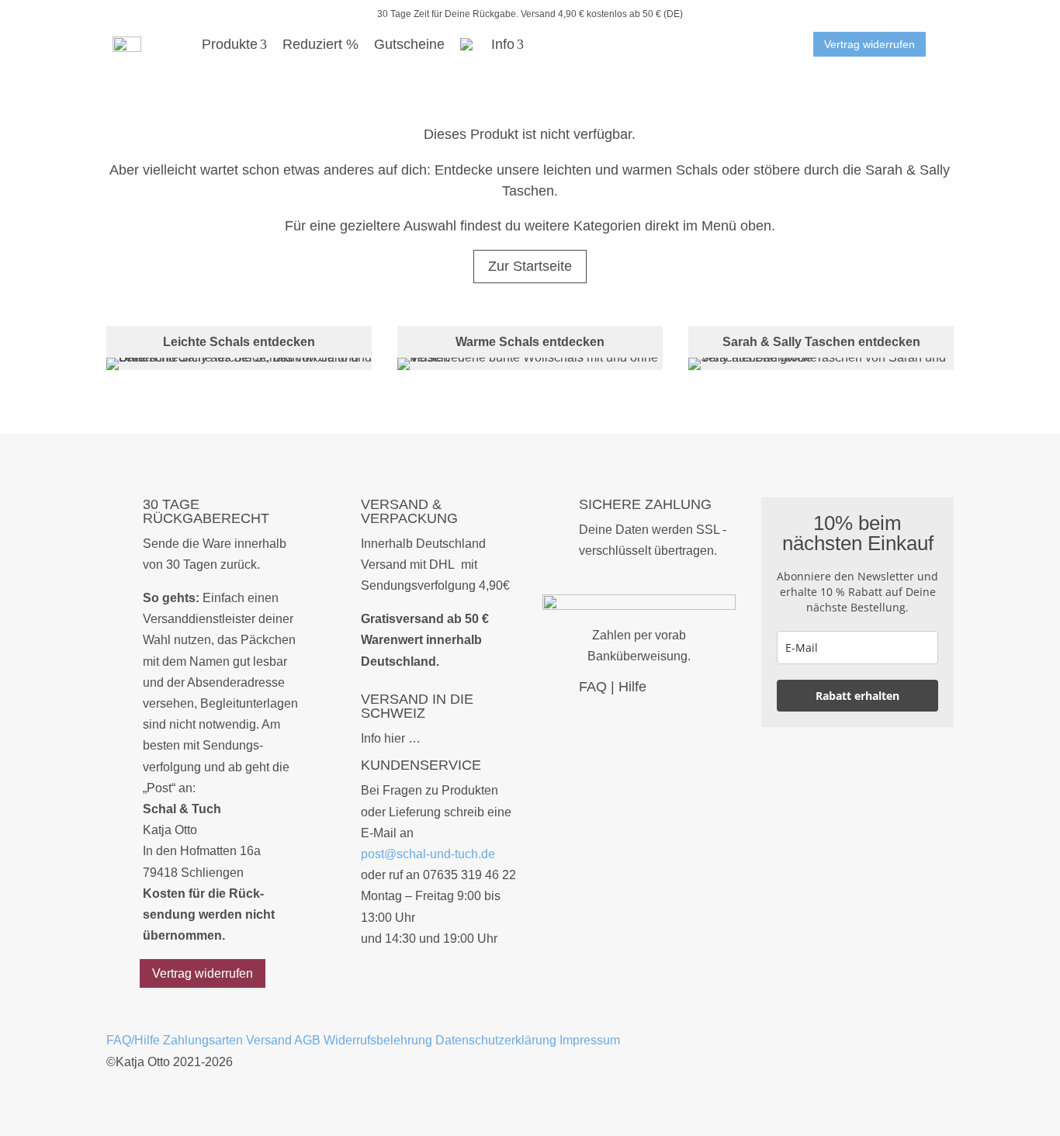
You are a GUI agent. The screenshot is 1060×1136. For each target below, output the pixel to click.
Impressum (589, 1040)
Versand (269, 1040)
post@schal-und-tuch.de (428, 854)
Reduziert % (320, 44)
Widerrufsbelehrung (378, 1040)
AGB (307, 1040)
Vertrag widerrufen (869, 44)
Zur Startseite (530, 266)
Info (502, 44)
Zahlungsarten (203, 1040)
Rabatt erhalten (857, 695)
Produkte (230, 44)
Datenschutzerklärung (495, 1040)
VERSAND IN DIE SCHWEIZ (417, 706)
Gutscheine (409, 44)
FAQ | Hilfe (612, 686)
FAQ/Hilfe (133, 1040)
